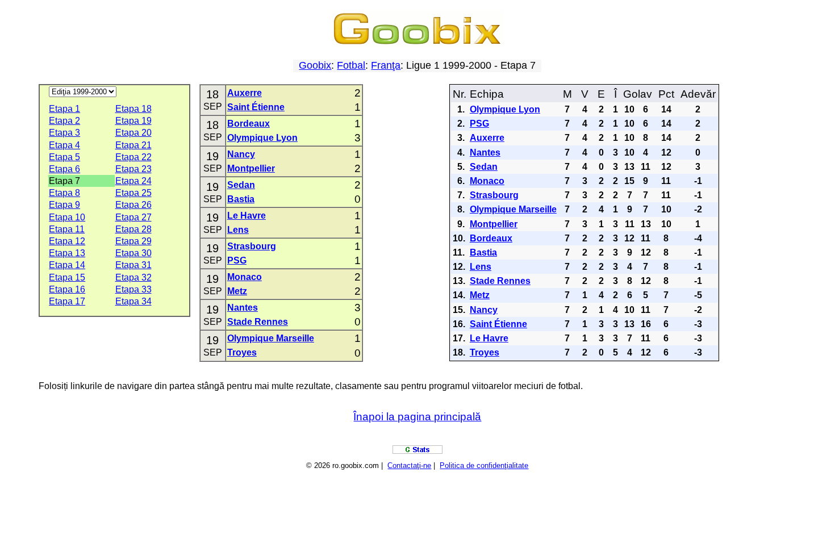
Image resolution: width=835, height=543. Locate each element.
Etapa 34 (133, 301)
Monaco (244, 277)
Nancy (241, 154)
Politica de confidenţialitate (484, 465)
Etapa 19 (133, 121)
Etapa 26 (133, 205)
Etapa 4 (64, 145)
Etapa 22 (133, 157)
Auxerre (244, 93)
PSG (237, 260)
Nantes (242, 307)
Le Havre (246, 215)
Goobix (315, 65)
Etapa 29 (133, 241)
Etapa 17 (67, 301)
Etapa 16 (67, 289)
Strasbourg (251, 246)
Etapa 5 (64, 157)
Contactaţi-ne (409, 465)
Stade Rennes (257, 322)
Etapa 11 (67, 229)
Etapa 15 (67, 277)
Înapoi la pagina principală (417, 417)
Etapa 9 (64, 205)
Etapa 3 (64, 132)
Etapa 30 (133, 253)
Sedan (241, 185)
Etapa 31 (133, 265)
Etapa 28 (133, 229)
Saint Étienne (256, 107)
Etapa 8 (64, 193)
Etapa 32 (133, 277)
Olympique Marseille (270, 338)
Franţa (385, 65)
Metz (237, 291)
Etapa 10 (67, 217)
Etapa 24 (133, 181)
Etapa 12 (67, 241)
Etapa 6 (64, 169)
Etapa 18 (133, 109)
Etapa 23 (133, 169)
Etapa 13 (67, 253)
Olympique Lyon (262, 138)
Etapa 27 (133, 217)
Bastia (240, 199)
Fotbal (351, 65)
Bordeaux (248, 123)
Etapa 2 (64, 121)
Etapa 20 (133, 132)
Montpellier (251, 168)
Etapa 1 (64, 109)
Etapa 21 (133, 145)
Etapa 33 (133, 289)
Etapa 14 (67, 265)
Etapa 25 (133, 193)
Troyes (242, 352)
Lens (238, 230)
